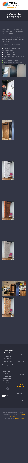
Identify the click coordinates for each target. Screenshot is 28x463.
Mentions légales (19, 418)
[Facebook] (7, 388)
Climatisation (20, 361)
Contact (20, 390)
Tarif (20, 354)
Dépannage (21, 374)
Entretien (21, 370)
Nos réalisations (21, 380)
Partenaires (20, 393)
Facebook (20, 397)
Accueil (20, 358)
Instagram (20, 400)
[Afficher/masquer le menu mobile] (25, 4)
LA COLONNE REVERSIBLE (20, 385)
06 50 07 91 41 (11, 8)
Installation (21, 365)
